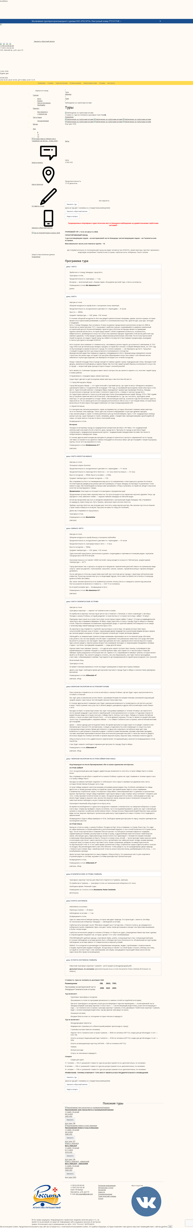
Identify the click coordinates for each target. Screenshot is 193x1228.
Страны (50, 83)
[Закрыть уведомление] (160, 21)
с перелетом (42, 114)
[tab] (113, 266)
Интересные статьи (105, 1188)
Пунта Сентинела (43, 103)
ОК (170, 1227)
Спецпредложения (105, 1194)
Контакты (111, 83)
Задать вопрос (72, 216)
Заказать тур (72, 204)
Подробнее (36, 257)
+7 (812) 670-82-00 (7, 46)
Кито (39, 99)
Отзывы (102, 83)
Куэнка (39, 101)
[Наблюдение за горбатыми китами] (79, 119)
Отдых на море (75, 83)
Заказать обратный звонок (77, 211)
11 (38, 134)
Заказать (70, 1120)
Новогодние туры (90, 83)
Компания (41, 83)
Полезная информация (107, 1185)
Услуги (100, 1198)
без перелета (42, 112)
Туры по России (61, 83)
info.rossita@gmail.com (84, 1194)
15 (38, 136)
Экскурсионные (43, 121)
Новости (101, 1192)
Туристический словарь (107, 1196)
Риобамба (41, 105)
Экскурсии (102, 1190)
